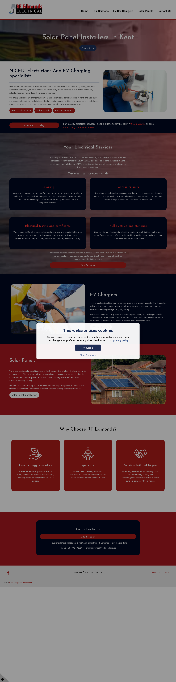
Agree (89, 347)
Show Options (87, 355)
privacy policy (120, 340)
